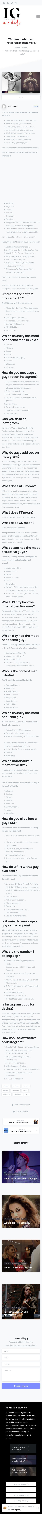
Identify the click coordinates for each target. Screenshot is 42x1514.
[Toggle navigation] (38, 16)
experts (26, 1086)
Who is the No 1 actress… (17, 1222)
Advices (6, 1086)
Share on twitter (22, 1111)
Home (17, 47)
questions (17, 1094)
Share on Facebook (22, 1104)
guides (5, 1090)
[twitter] (12, 3)
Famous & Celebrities (21, 1484)
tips (27, 1094)
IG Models (15, 1090)
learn (25, 1090)
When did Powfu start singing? (20, 1178)
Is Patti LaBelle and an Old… (18, 1267)
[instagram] (15, 3)
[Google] (8, 3)
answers (16, 1086)
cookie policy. (16, 1510)
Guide (24, 47)
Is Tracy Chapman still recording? (16, 1313)
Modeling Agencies (21, 1495)
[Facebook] (4, 3)
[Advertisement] (21, 180)
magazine (6, 1094)
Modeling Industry (21, 1501)
